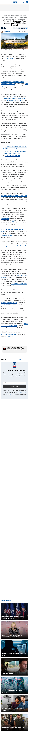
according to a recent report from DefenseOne (14, 246)
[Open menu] (1, 2)
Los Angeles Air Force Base (19, 283)
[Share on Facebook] (14, 28)
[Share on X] (16, 28)
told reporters (5, 305)
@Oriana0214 (10, 336)
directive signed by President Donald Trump (13, 98)
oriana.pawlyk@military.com (9, 334)
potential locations (6, 235)
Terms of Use (22, 392)
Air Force (14, 96)
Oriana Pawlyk (7, 31)
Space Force (9, 58)
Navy (13, 220)
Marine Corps (5, 218)
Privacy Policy (8, 394)
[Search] (23, 2)
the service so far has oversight (15, 100)
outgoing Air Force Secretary (9, 302)
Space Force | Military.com (12, 155)
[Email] (19, 28)
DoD (14, 12)
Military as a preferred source (13, 350)
